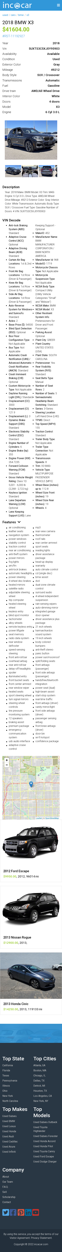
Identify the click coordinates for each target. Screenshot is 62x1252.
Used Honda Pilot (43, 1146)
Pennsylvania (9, 1080)
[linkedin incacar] (28, 1214)
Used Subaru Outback (45, 1122)
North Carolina (10, 1100)
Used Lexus (9, 1126)
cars (13, 15)
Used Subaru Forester (45, 1136)
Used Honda (9, 1131)
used (5, 15)
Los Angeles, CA (42, 1095)
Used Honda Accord (44, 1141)
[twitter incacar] (5, 1214)
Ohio (4, 1090)
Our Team (7, 1181)
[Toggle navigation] (58, 5)
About (5, 1176)
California (7, 1065)
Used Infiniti (9, 1151)
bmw (21, 15)
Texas (5, 1075)
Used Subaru (9, 1116)
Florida (6, 1070)
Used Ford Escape (43, 1156)
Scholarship (8, 1197)
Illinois (6, 1085)
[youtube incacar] (35, 1214)
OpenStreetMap (52, 818)
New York (7, 1095)
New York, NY (40, 1100)
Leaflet (39, 818)
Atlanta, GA (39, 1065)
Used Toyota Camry (44, 1151)
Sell (4, 1191)
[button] (31, 784)
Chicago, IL (39, 1075)
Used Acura (8, 1146)
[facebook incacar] (13, 1214)
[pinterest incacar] (21, 1214)
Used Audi (8, 1136)
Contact (6, 1202)
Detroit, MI (39, 1085)
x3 (28, 15)
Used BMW (8, 1121)
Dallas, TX (39, 1080)
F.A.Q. (5, 1186)
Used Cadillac (10, 1141)
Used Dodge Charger (45, 1161)
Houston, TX (40, 1090)
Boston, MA (39, 1070)
